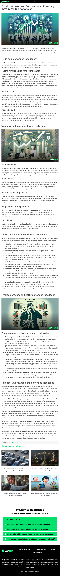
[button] (34, 1)
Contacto (53, 549)
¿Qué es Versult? (13, 519)
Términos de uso (41, 549)
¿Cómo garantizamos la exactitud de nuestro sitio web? (29, 524)
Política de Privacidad (25, 549)
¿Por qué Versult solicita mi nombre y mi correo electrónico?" (31, 539)
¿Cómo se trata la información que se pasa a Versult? (28, 529)
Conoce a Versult (37, 552)
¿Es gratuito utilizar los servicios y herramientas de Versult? (30, 534)
